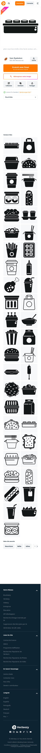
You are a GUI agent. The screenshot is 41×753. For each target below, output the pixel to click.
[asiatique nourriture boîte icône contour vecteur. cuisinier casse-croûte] (11, 738)
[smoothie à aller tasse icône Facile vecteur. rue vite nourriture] (11, 441)
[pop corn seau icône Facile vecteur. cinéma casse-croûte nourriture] (11, 529)
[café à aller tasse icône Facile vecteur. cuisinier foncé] (11, 215)
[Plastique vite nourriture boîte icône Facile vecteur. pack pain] (11, 668)
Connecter (30, 3)
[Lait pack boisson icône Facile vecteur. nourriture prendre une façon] (11, 685)
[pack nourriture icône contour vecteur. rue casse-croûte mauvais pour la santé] (11, 476)
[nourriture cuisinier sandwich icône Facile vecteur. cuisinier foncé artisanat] (11, 198)
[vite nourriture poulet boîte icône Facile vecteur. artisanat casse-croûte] (11, 494)
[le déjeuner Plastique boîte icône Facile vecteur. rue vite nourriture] (11, 598)
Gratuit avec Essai (20, 68)
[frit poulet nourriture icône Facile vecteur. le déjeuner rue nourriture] (11, 424)
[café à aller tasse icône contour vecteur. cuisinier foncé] (11, 389)
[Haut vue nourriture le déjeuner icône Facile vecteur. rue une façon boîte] (11, 372)
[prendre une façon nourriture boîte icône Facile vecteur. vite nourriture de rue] (11, 459)
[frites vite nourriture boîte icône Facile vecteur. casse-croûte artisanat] (11, 354)
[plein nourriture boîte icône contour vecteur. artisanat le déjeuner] (11, 720)
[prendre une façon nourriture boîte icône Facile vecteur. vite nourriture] (11, 651)
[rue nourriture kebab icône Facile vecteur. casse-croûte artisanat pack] (11, 267)
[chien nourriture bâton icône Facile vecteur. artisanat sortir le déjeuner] (11, 616)
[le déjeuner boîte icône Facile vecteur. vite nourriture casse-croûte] (11, 180)
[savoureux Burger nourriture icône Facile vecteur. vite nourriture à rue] (11, 633)
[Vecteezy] (3, 3)
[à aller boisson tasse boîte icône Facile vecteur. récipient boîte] (11, 302)
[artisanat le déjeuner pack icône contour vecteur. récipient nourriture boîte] (11, 581)
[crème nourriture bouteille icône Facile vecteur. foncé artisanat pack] (11, 407)
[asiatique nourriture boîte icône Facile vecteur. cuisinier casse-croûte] (11, 232)
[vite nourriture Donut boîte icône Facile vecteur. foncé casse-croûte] (11, 250)
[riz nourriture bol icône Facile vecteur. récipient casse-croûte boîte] (11, 511)
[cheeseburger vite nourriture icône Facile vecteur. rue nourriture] (11, 563)
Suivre (34, 60)
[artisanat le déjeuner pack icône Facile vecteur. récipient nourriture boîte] (11, 337)
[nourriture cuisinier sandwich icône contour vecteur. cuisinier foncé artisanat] (11, 703)
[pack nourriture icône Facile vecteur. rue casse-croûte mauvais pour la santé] (11, 163)
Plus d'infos (9, 97)
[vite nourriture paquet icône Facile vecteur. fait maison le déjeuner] (11, 546)
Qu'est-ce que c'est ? (25, 92)
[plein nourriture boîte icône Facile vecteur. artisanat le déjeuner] (11, 145)
